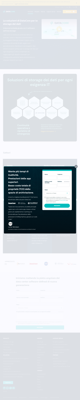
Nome (46, 174)
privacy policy (63, 200)
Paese (46, 189)
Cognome (60, 174)
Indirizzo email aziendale (48, 182)
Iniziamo (57, 205)
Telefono (64, 181)
